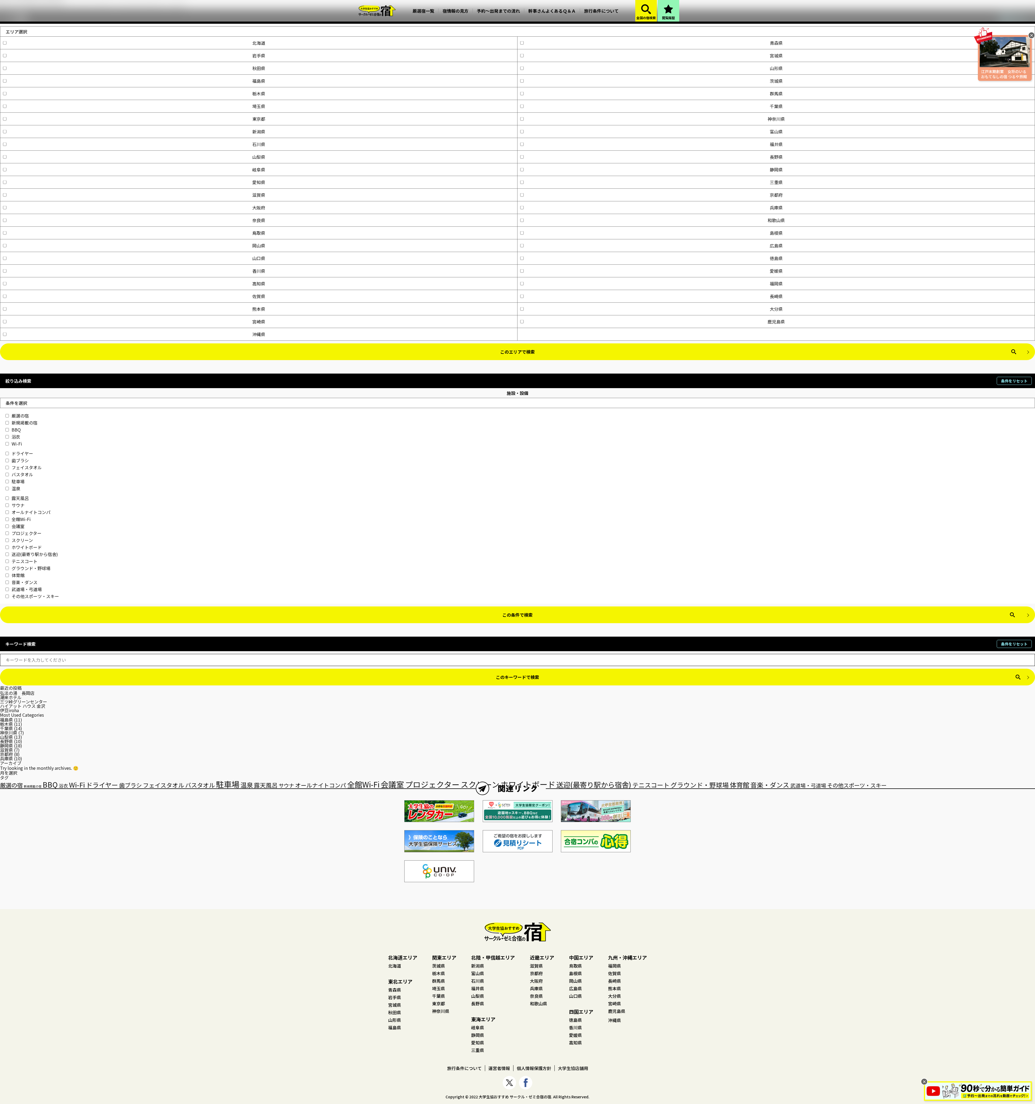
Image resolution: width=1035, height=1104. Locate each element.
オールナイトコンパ (31, 512)
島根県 (776, 233)
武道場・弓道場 (27, 589)
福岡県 (776, 283)
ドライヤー (22, 453)
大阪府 (258, 207)
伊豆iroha (9, 710)
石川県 (258, 144)
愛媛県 (776, 271)
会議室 (18, 526)
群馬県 (776, 93)
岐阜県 (258, 169)
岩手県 (258, 55)
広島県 (776, 245)
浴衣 (16, 436)
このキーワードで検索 (517, 677)
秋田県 (258, 68)
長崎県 (776, 296)
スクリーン (22, 540)
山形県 (776, 68)
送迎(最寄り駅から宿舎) (35, 554)
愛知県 (258, 182)
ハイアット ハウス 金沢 (22, 706)
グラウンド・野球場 (31, 568)
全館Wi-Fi (21, 519)
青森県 (776, 43)
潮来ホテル (11, 697)
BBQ (16, 429)
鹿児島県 (776, 321)
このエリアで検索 (517, 352)
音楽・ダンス (24, 582)
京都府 (776, 195)
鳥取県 (258, 233)
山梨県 (258, 157)
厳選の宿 (20, 415)
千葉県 (776, 106)
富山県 (776, 131)
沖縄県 (258, 334)
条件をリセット (1014, 381)
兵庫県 (776, 207)
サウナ (18, 505)
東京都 (258, 119)
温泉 (16, 488)
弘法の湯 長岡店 (17, 693)
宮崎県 (258, 321)
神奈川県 (776, 119)
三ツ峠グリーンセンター (23, 701)
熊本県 (258, 309)
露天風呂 (20, 498)
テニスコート (24, 561)
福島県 (258, 81)
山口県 (258, 258)
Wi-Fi (17, 443)
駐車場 (18, 481)
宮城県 (776, 55)
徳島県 (776, 258)
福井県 (776, 144)
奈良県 (258, 220)
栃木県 (258, 93)
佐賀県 (258, 296)
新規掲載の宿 (24, 422)
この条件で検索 (517, 615)
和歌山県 (776, 220)
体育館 (18, 575)
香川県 (258, 271)
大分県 (776, 309)
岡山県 (258, 245)
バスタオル (22, 474)
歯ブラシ (20, 460)
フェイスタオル (27, 467)
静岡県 (776, 169)
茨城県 (776, 81)
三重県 (776, 182)
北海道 (258, 43)
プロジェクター (27, 533)
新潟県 (258, 131)
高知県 (258, 283)
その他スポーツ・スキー (35, 596)
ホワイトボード (27, 547)
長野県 (776, 157)
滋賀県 (258, 195)
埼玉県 (258, 106)
